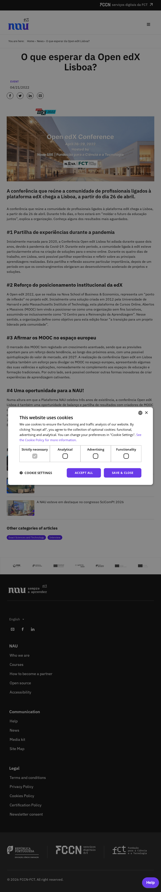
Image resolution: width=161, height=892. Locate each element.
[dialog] (80, 446)
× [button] (146, 412)
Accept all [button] (84, 473)
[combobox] (140, 413)
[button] (35, 472)
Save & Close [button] (123, 473)
